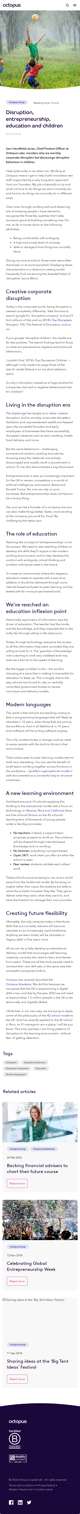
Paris (41, 811)
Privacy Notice (46, 1485)
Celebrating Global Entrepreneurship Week (31, 1266)
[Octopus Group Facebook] (11, 1502)
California (57, 811)
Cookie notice (44, 1489)
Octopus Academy (18, 984)
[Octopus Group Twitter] (29, 1502)
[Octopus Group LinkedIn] (20, 1502)
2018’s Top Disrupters (57, 320)
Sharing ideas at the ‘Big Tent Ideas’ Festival (37, 1364)
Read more (17, 1183)
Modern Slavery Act (20, 1489)
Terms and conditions (22, 1485)
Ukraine (31, 811)
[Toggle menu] (75, 5)
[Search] (67, 5)
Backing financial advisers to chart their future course (37, 1168)
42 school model (58, 1015)
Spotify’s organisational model (49, 771)
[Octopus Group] (12, 5)
